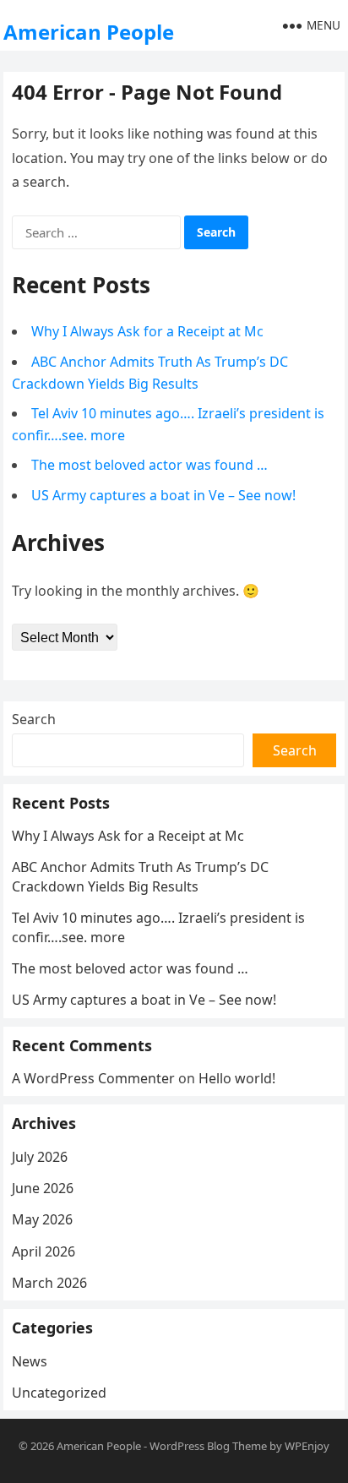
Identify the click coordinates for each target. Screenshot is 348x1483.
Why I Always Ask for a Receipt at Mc (147, 331)
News (29, 1361)
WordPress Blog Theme (208, 1445)
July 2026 (40, 1157)
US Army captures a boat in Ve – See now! (163, 495)
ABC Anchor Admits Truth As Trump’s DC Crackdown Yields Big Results (140, 876)
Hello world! (236, 1078)
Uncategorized (59, 1392)
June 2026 (42, 1188)
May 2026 (42, 1219)
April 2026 (43, 1251)
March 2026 (49, 1282)
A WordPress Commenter (93, 1078)
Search (34, 719)
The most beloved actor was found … (149, 464)
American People (88, 32)
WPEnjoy (307, 1445)
